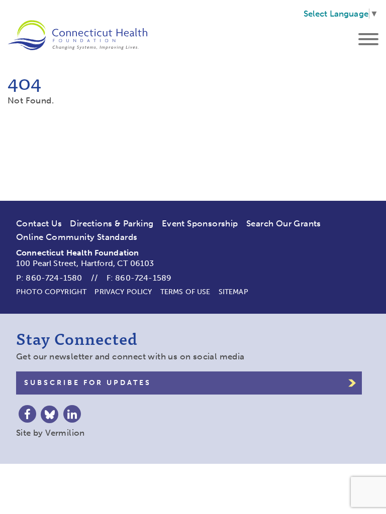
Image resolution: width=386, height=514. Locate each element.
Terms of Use (185, 292)
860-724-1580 (54, 278)
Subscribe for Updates (87, 382)
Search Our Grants (283, 223)
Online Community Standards (76, 237)
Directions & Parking (111, 223)
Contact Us (39, 223)
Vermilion (65, 433)
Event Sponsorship (200, 223)
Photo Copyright (51, 292)
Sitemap (233, 292)
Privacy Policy (123, 292)
